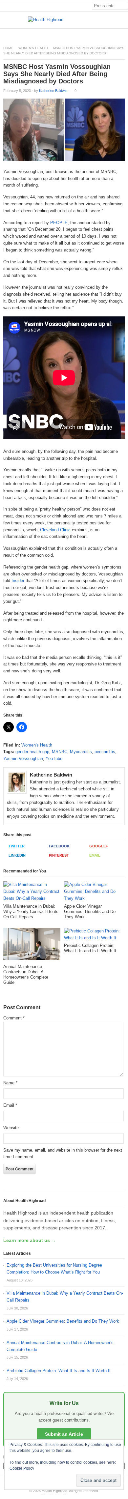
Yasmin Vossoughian (23, 758)
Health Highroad (54, 1491)
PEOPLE (59, 222)
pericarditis (105, 751)
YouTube (54, 758)
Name (10, 1082)
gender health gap (32, 751)
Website (11, 1127)
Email (94, 855)
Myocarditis (81, 751)
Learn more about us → (29, 1240)
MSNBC (59, 751)
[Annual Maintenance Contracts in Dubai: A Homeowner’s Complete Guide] (31, 946)
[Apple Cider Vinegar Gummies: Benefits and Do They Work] (92, 892)
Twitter (17, 846)
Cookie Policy (22, 1468)
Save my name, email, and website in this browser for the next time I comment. (62, 1154)
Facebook (59, 846)
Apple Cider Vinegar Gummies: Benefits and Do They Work (63, 1321)
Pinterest (59, 855)
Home (8, 48)
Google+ (98, 846)
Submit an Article (64, 1434)
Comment (14, 1017)
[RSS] (124, 34)
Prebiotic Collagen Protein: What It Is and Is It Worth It (59, 1370)
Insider (17, 580)
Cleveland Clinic (55, 529)
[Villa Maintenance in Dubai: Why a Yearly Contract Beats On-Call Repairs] (31, 892)
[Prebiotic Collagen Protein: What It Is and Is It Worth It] (92, 935)
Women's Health (33, 48)
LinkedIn (17, 855)
